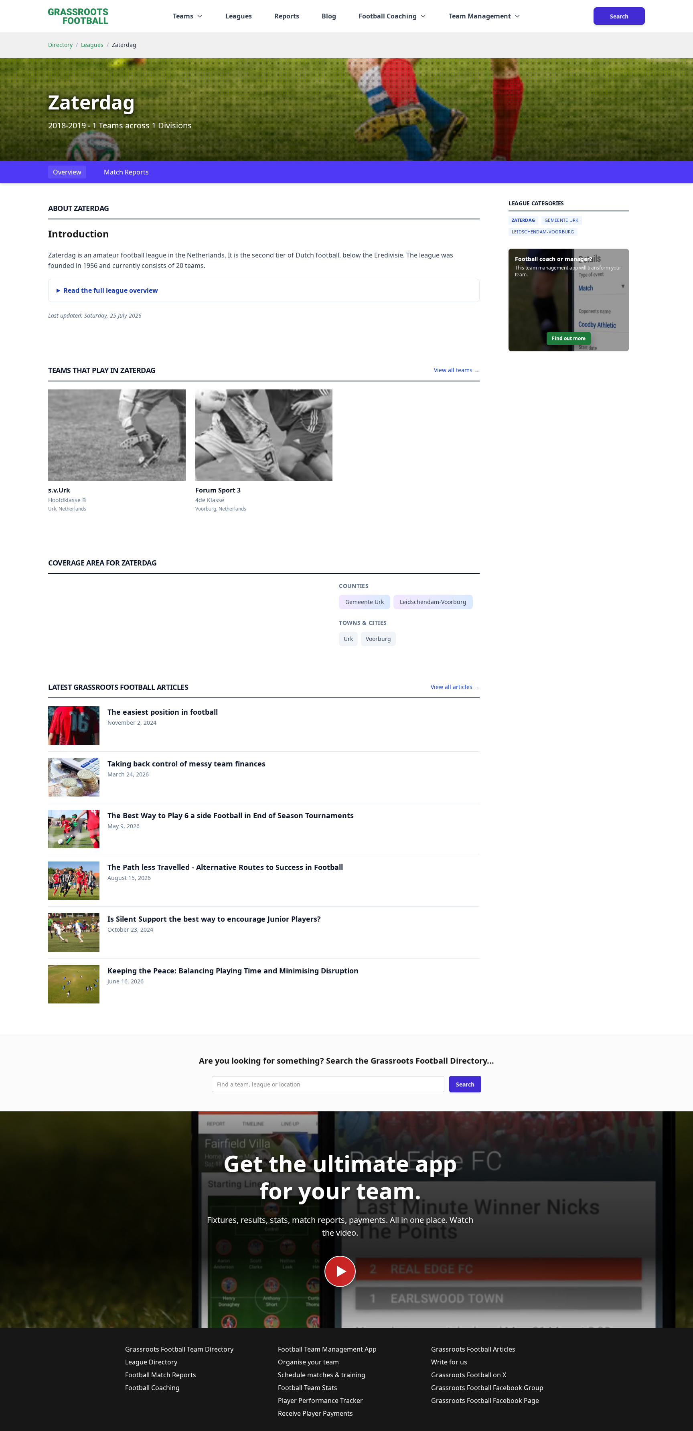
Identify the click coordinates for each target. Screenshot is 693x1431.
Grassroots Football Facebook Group (487, 1387)
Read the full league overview (110, 290)
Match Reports (126, 172)
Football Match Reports (160, 1374)
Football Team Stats (307, 1387)
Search (619, 16)
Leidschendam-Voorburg (433, 602)
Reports (286, 16)
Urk (348, 639)
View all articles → (455, 687)
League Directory (151, 1362)
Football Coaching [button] (388, 16)
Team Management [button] (480, 16)
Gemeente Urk (364, 602)
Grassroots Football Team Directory (179, 1349)
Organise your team (308, 1362)
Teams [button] (183, 16)
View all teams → (457, 370)
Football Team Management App (327, 1349)
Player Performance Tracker (320, 1400)
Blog (329, 16)
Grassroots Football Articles (473, 1349)
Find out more (569, 338)
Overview (67, 172)
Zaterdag (523, 220)
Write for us (449, 1362)
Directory (60, 45)
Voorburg (378, 639)
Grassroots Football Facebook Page (485, 1400)
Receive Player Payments (315, 1413)
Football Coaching (152, 1387)
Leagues (238, 16)
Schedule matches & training (321, 1374)
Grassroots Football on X (468, 1374)
